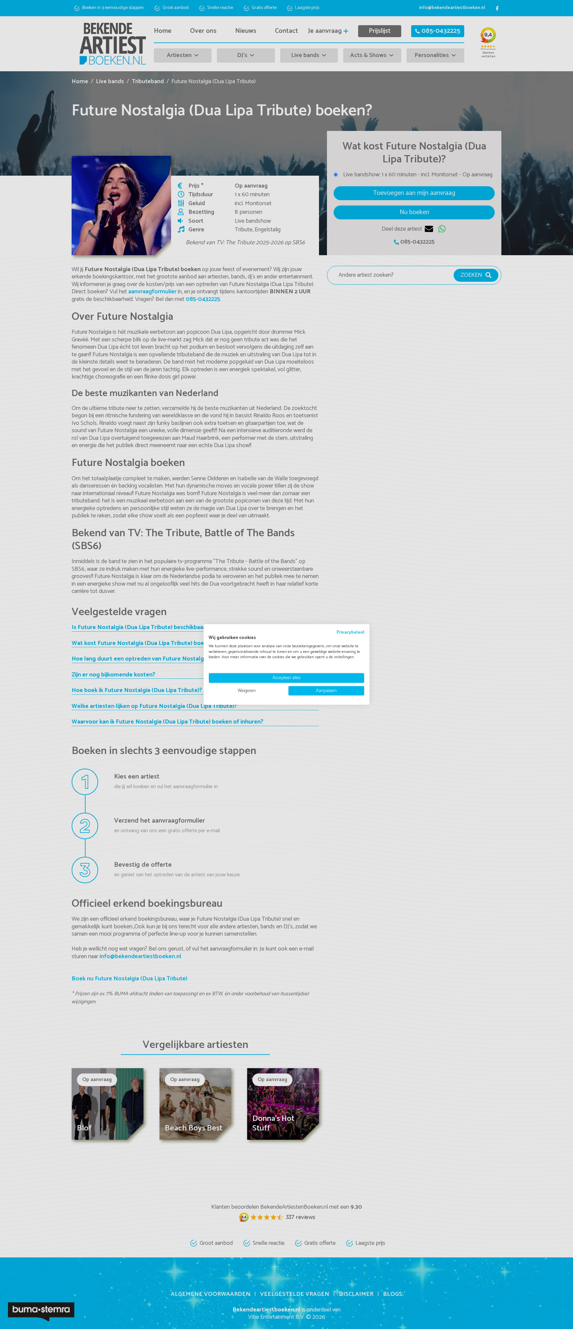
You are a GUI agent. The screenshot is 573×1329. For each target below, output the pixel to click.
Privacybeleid (350, 632)
